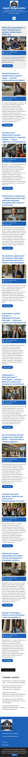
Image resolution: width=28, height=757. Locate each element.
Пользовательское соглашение (10, 733)
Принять (14, 755)
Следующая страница (9, 670)
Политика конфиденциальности (10, 736)
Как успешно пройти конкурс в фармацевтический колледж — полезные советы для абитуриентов (13, 707)
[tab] (14, 18)
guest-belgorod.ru (14, 8)
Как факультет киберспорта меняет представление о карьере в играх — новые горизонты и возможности (12, 687)
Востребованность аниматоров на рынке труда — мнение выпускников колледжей (13, 682)
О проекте (4, 742)
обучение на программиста (12, 57)
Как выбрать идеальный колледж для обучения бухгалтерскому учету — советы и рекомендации (13, 701)
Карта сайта (5, 745)
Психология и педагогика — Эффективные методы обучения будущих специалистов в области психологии (13, 694)
